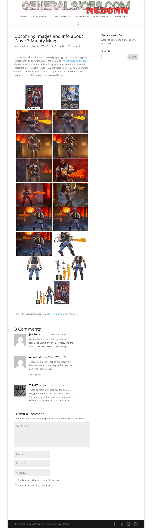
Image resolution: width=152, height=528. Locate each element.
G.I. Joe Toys (60, 46)
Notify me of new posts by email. (34, 485)
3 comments (75, 46)
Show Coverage (100, 17)
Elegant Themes (35, 523)
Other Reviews (60, 17)
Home (24, 17)
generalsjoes (23, 46)
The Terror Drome (56, 313)
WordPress (63, 523)
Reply (83, 337)
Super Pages (121, 17)
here (24, 75)
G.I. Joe (50, 46)
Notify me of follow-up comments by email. (39, 480)
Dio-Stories (80, 17)
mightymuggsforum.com (75, 60)
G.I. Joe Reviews (39, 17)
